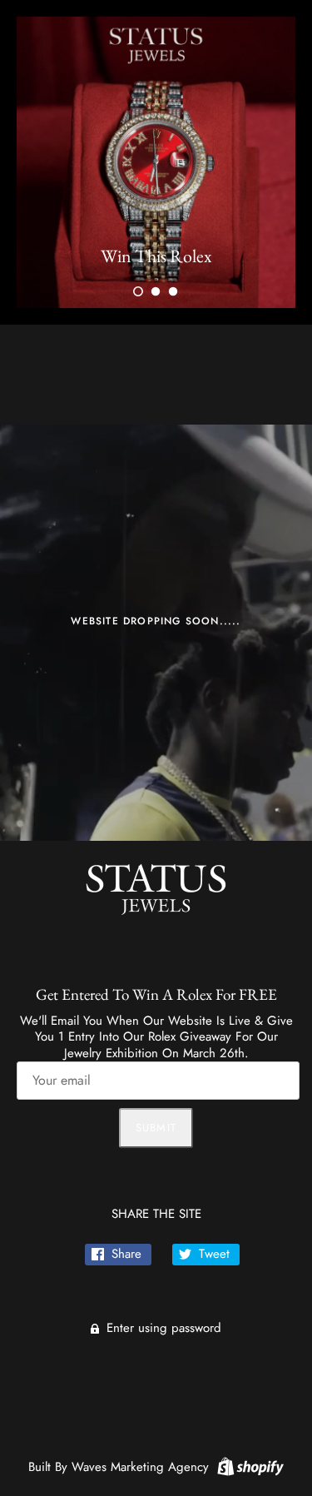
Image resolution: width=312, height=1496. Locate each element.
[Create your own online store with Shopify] (248, 1465)
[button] (138, 291)
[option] (156, 162)
